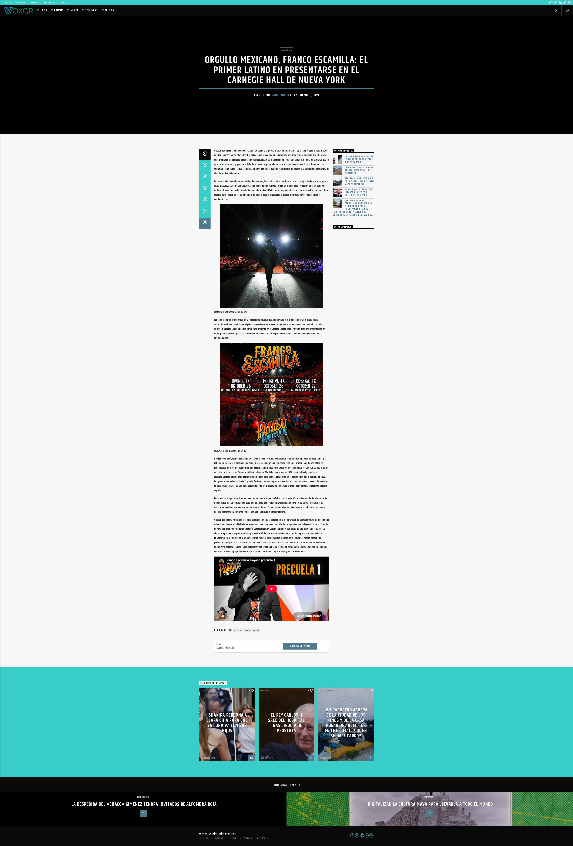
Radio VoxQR (280, 95)
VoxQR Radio (206, 756)
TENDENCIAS (49, 2)
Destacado (264, 690)
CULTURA (65, 2)
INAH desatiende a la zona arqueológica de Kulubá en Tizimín (359, 170)
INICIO (8, 2)
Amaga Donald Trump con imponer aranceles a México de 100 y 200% (358, 192)
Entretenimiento (326, 690)
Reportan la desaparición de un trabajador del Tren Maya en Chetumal (359, 181)
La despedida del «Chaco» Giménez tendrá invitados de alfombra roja (144, 804)
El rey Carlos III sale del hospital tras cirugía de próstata (286, 722)
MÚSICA (34, 2)
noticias (238, 630)
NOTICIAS (21, 2)
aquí (235, 543)
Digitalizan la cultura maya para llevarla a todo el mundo (430, 804)
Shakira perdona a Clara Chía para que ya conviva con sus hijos (227, 722)
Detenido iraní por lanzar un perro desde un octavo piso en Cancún (359, 159)
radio (247, 630)
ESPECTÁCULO (286, 50)
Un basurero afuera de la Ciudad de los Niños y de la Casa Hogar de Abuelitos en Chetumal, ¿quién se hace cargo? (346, 723)
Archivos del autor (300, 646)
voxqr (256, 630)
